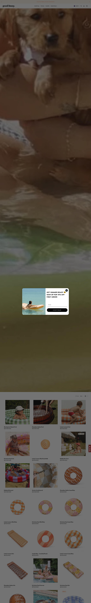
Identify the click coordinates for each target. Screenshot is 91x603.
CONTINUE (57, 310)
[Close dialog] (66, 290)
